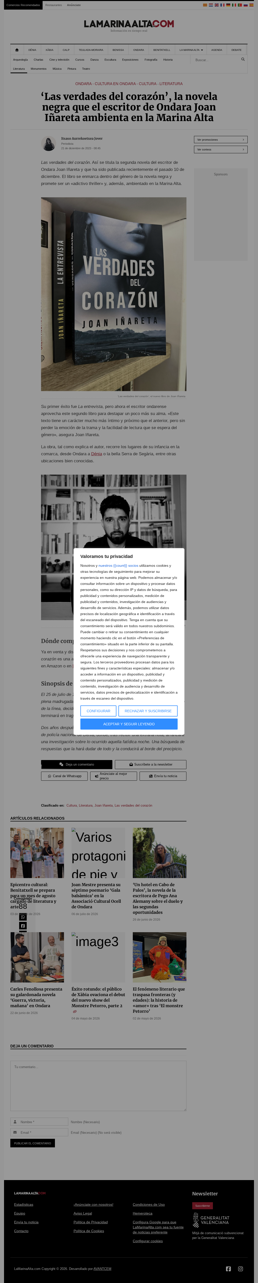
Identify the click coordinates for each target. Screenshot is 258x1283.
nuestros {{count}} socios (118, 565)
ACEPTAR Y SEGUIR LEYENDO (129, 724)
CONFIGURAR (98, 711)
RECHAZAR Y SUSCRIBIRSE (148, 711)
